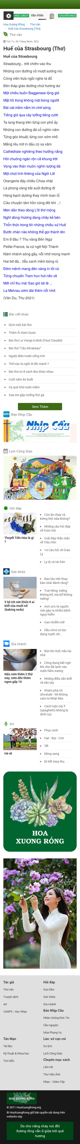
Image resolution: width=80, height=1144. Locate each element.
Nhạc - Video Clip (54, 1082)
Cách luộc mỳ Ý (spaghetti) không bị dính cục (54, 710)
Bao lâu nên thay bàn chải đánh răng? (54, 581)
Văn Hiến (28, 15)
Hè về (8, 753)
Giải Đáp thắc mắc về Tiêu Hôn (55, 540)
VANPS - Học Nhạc (15, 1011)
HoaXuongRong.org (28, 1107)
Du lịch (47, 1046)
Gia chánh (18, 644)
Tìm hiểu (8, 1061)
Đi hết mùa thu (54, 761)
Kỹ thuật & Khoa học (16, 1053)
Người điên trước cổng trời (27, 356)
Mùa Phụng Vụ (52, 1032)
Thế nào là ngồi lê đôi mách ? (29, 364)
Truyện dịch (10, 997)
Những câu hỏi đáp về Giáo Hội (55, 528)
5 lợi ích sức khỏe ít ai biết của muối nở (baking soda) (19, 605)
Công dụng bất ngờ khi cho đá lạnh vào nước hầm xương (55, 667)
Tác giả (8, 982)
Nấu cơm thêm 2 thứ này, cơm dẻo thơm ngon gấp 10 (18, 678)
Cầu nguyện (50, 1025)
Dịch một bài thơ (20, 325)
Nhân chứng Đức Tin (56, 1018)
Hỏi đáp (16, 508)
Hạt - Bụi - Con (54, 738)
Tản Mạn (9, 1038)
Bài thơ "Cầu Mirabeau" (25, 348)
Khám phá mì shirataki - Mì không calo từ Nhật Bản (54, 694)
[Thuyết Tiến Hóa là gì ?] (20, 523)
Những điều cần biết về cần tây (56, 680)
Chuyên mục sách (62, 15)
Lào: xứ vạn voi (54, 1038)
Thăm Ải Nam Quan (22, 332)
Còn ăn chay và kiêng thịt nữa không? (55, 516)
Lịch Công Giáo (20, 451)
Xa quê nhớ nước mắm (24, 387)
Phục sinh (51, 730)
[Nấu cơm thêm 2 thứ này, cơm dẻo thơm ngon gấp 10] (20, 660)
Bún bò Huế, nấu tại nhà (55, 653)
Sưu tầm (48, 989)
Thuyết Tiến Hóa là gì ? (19, 539)
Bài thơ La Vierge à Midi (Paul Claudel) (35, 340)
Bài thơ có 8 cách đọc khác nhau (31, 371)
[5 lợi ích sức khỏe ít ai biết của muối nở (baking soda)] (20, 587)
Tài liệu (7, 1046)
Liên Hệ (48, 1067)
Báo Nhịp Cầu (21, 414)
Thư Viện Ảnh (51, 1074)
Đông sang (51, 753)
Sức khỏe (18, 571)
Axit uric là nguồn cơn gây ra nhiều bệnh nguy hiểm (55, 610)
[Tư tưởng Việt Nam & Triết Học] (43, 15)
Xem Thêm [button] (40, 406)
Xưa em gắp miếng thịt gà (26, 395)
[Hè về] (20, 739)
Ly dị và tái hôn (54, 562)
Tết (46, 746)
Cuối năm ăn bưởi (21, 379)
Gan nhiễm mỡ (54, 622)
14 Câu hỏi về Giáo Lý (55, 552)
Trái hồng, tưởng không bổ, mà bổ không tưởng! (56, 594)
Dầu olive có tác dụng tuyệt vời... (53, 632)
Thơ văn (16, 34)
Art (12, 724)
